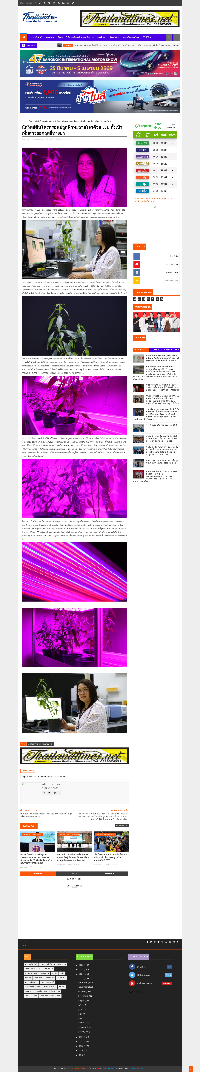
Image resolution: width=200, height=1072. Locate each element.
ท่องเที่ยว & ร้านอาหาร (50, 996)
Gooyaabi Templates (137, 1069)
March (81, 1022)
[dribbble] (54, 3)
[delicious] (73, 3)
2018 (81, 1055)
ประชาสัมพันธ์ (35, 37)
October (82, 991)
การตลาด (50, 37)
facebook (109, 873)
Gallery (28, 991)
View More (123, 825)
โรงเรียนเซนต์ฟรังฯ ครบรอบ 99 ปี (161, 425)
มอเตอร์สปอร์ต (31, 982)
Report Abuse (135, 991)
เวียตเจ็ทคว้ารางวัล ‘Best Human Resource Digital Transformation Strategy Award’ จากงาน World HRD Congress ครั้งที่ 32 (155, 476)
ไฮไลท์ (62, 987)
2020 (81, 1046)
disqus (74, 873)
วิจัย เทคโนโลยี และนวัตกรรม (80, 37)
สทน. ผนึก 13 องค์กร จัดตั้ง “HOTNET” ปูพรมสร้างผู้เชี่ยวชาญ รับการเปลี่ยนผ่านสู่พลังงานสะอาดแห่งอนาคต (73, 857)
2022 (81, 1037)
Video (27, 996)
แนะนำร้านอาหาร (32, 987)
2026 (81, 965)
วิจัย (35, 996)
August (81, 1000)
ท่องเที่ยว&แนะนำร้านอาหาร (48, 991)
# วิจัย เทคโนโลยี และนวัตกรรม (40, 744)
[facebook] (35, 3)
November (83, 987)
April (80, 1018)
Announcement (171, 350)
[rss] (59, 3)
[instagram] (68, 3)
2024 (81, 974)
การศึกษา (101, 37)
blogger (38, 873)
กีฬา (62, 973)
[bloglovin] (49, 3)
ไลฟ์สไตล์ (61, 978)
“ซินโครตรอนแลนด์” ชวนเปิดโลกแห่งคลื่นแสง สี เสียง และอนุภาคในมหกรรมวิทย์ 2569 (110, 857)
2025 (81, 969)
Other (146, 37)
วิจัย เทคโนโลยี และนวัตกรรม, (57, 139)
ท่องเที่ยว (38, 978)
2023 (81, 978)
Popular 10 (141, 350)
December (83, 982)
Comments (156, 350)
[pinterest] (44, 3)
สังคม (60, 37)
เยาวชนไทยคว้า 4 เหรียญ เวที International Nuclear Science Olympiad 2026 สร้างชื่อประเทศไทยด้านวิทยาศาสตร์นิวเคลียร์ (36, 858)
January (81, 1031)
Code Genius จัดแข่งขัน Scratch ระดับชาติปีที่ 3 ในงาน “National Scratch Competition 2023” (162, 438)
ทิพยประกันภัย (50, 987)
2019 (81, 1050)
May (80, 1014)
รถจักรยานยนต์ (47, 982)
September (83, 996)
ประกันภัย (114, 37)
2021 (81, 1041)
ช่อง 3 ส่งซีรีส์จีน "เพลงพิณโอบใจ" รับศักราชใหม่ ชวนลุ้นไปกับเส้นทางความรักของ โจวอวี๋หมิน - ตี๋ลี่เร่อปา (162, 387)
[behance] (63, 3)
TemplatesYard (108, 1069)
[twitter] (40, 3)
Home (24, 121)
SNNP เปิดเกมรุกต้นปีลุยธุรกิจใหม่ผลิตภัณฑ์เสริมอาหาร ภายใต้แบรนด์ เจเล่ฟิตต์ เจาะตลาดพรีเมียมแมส (162, 358)
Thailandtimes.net (77, 1069)
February (82, 1027)
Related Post (29, 826)
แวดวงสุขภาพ (31, 973)
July (80, 1005)
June (80, 1009)
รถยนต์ (28, 978)
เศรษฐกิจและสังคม (130, 37)
